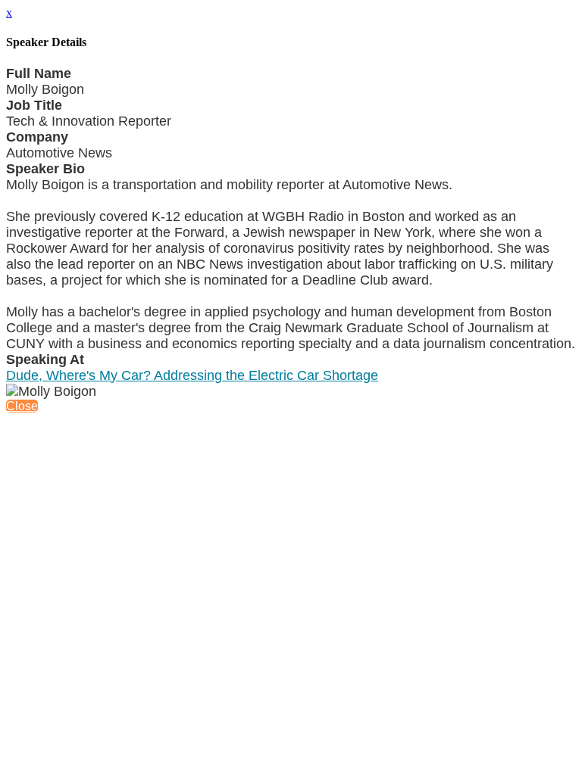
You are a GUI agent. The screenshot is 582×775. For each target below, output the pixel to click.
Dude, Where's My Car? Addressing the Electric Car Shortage (192, 375)
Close (22, 406)
